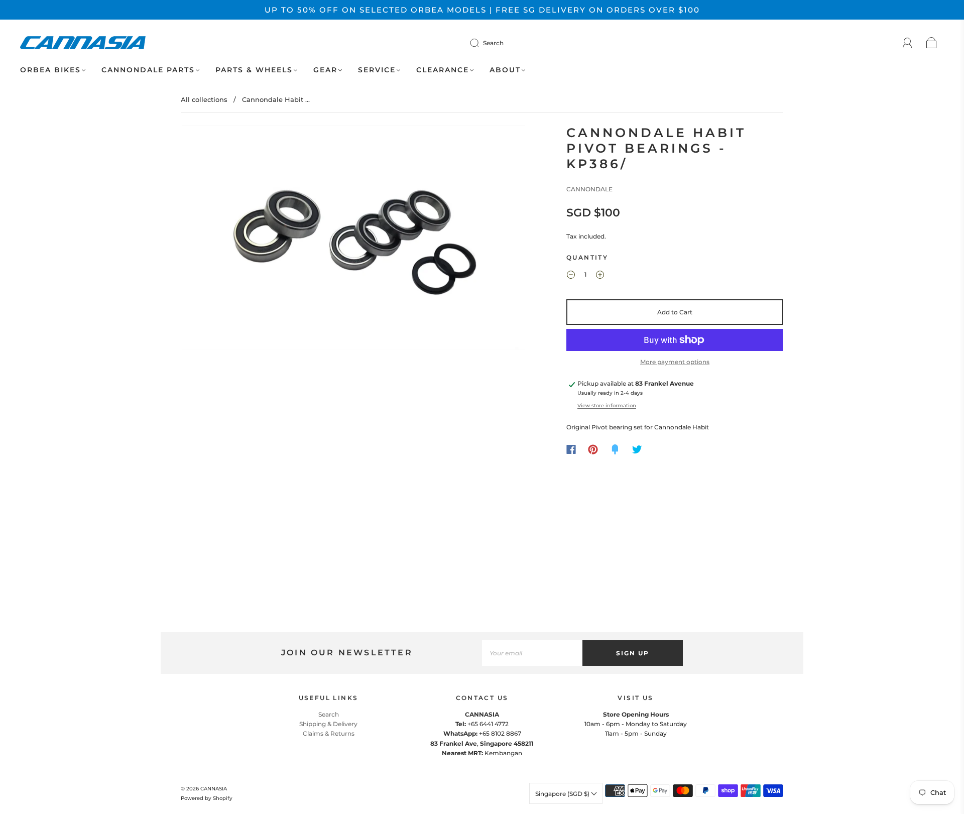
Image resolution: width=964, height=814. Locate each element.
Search (493, 43)
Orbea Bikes (50, 70)
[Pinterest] (593, 449)
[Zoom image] (353, 239)
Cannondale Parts (148, 70)
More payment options (674, 362)
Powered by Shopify (206, 798)
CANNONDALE (589, 189)
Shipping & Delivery (328, 724)
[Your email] (532, 653)
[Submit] (481, 43)
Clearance (442, 70)
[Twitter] (637, 449)
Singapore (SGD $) (563, 793)
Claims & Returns (328, 733)
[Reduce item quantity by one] (571, 276)
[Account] (907, 43)
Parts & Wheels (254, 70)
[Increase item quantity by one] (600, 276)
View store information (606, 405)
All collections (204, 99)
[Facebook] (571, 449)
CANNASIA (213, 788)
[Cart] (931, 43)
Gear (325, 70)
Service (377, 70)
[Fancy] (615, 449)
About (505, 70)
